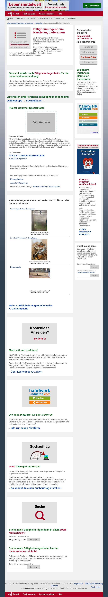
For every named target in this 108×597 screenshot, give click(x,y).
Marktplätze (72, 18)
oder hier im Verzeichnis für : (86, 271)
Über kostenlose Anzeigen (85, 231)
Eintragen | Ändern (60, 18)
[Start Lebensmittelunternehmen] (38, 5)
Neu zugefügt (31, 18)
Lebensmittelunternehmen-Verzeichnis (20, 23)
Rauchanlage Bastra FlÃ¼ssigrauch (22, 209)
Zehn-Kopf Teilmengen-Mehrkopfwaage (23, 238)
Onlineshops (14, 100)
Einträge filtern (19, 18)
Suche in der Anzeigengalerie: (19, 536)
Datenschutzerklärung (94, 584)
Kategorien (38, 23)
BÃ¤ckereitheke (15, 267)
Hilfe (60, 14)
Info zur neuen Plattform (25, 428)
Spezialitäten (33, 100)
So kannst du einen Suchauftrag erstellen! (36, 488)
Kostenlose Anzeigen (45, 18)
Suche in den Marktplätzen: (86, 264)
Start (11, 18)
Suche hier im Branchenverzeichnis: (21, 564)
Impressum (78, 584)
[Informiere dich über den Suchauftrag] (39, 451)
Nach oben (95, 587)
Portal (16, 14)
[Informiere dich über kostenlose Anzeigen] (88, 159)
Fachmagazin (29, 14)
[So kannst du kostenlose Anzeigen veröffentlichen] (39, 331)
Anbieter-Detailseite (19, 183)
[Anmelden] (92, 5)
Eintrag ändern (16, 179)
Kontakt (54, 586)
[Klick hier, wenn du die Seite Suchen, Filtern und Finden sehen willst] (88, 55)
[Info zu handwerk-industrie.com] (88, 118)
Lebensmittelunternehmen (85, 272)
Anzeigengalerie (46, 14)
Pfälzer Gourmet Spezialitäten (27, 155)
